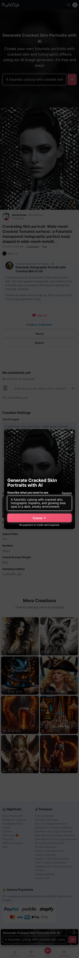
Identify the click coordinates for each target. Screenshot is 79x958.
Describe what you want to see (27, 492)
